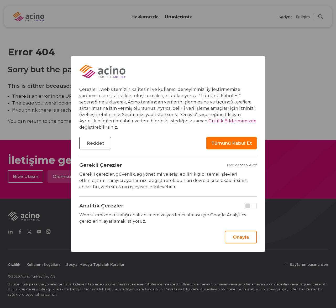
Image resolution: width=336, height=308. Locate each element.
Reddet (95, 143)
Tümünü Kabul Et (231, 143)
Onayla (241, 237)
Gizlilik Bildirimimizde (232, 120)
